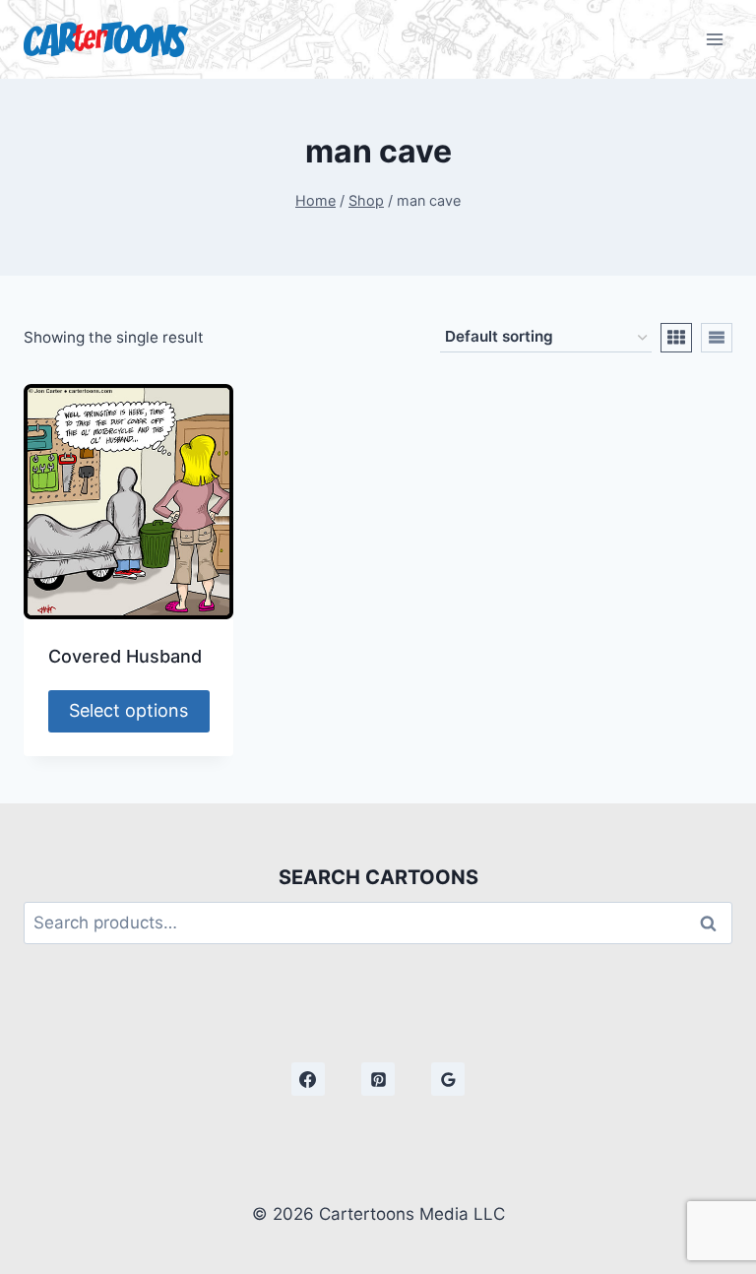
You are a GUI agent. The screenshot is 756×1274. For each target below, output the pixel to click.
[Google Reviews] (448, 1079)
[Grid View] (676, 337)
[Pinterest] (378, 1079)
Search (713, 923)
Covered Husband (125, 656)
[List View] (716, 337)
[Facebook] (308, 1079)
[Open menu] (714, 39)
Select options (128, 710)
